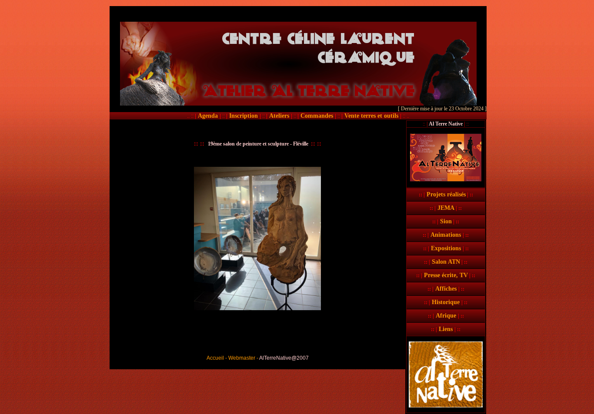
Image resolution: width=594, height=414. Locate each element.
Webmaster (241, 358)
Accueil (215, 358)
